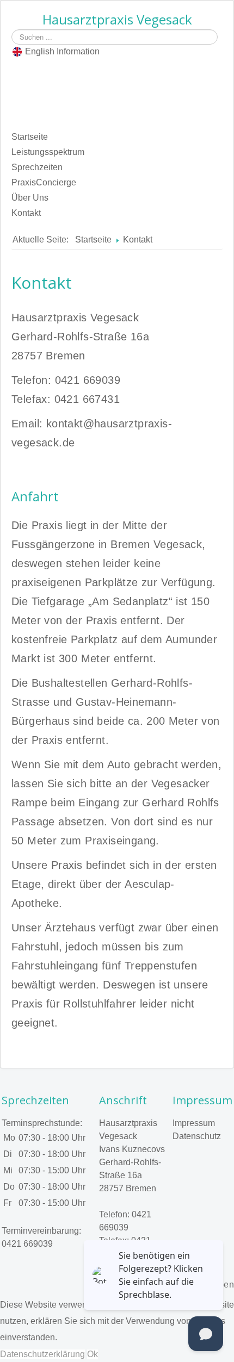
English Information (62, 51)
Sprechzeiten (37, 167)
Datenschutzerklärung (42, 1354)
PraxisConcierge (43, 182)
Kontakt (26, 212)
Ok (92, 1354)
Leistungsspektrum (47, 152)
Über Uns (29, 197)
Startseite (29, 136)
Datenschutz (197, 1136)
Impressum (194, 1123)
